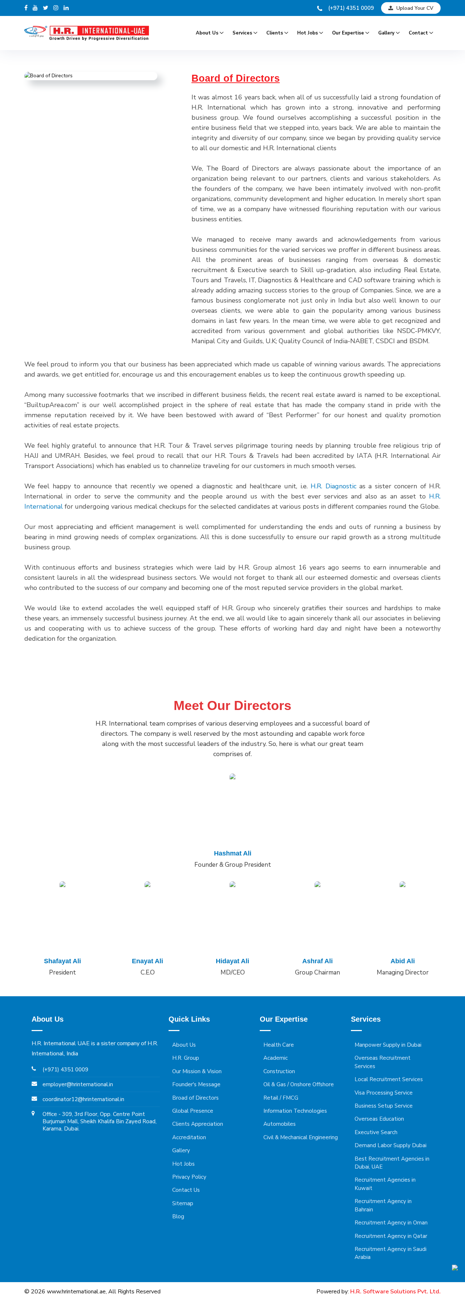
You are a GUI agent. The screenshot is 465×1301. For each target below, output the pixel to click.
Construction (279, 1071)
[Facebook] (26, 8)
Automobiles (279, 1124)
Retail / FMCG (280, 1097)
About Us (207, 33)
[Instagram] (55, 8)
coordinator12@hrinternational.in (83, 1099)
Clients (274, 33)
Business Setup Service (384, 1105)
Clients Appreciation (197, 1124)
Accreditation (189, 1137)
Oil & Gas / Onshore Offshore (298, 1084)
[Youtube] (35, 8)
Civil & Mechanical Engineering (300, 1137)
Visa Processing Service (384, 1092)
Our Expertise (348, 33)
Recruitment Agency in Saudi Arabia (390, 1253)
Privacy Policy (189, 1177)
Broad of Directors (195, 1097)
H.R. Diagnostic (333, 486)
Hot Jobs (307, 33)
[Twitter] (45, 8)
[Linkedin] (66, 8)
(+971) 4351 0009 (351, 8)
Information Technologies (295, 1111)
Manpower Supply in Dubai (388, 1044)
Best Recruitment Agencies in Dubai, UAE (392, 1162)
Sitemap (182, 1203)
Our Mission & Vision (197, 1071)
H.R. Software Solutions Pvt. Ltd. (395, 1292)
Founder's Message (196, 1084)
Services (242, 33)
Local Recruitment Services (389, 1079)
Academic (275, 1058)
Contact (418, 33)
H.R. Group (185, 1058)
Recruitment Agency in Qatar (391, 1236)
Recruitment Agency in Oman (391, 1222)
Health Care (278, 1044)
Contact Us (186, 1190)
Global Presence (192, 1111)
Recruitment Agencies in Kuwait (385, 1183)
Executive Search (376, 1132)
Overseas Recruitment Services (383, 1062)
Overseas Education (379, 1119)
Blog (178, 1216)
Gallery (386, 33)
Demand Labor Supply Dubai (390, 1145)
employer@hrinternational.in (78, 1084)
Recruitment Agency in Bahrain (383, 1205)
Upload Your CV (414, 8)
